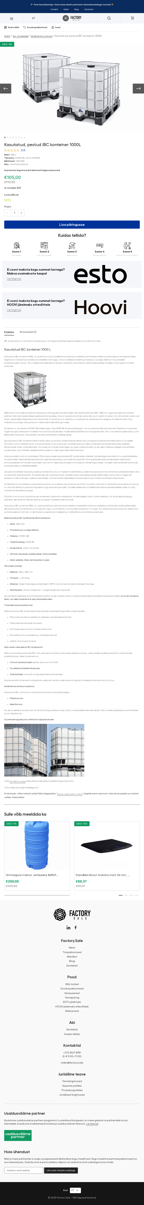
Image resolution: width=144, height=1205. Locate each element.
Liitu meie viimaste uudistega (61, 1170)
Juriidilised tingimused (72, 1095)
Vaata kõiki (13, 27)
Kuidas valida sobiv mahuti (70, 794)
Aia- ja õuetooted (20, 36)
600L (8, 200)
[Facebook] (75, 927)
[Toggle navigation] (11, 18)
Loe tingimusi (14, 279)
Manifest (72, 957)
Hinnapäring (72, 997)
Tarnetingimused (72, 1081)
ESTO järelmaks (72, 1002)
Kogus (7, 206)
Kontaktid (88, 9)
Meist (66, 9)
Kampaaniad (72, 993)
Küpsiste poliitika (72, 1086)
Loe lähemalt (92, 1124)
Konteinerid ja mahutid (41, 36)
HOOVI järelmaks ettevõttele (72, 1006)
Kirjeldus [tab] (9, 332)
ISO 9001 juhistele (17, 782)
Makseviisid (72, 1011)
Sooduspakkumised (37, 27)
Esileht (7, 36)
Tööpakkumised (72, 952)
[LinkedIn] (68, 927)
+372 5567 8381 (72, 1053)
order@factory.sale (72, 1063)
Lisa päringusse (72, 224)
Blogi (76, 9)
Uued (57, 27)
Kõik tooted (72, 984)
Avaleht (54, 9)
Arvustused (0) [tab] (28, 332)
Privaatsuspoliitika (72, 1090)
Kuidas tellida (72, 1034)
